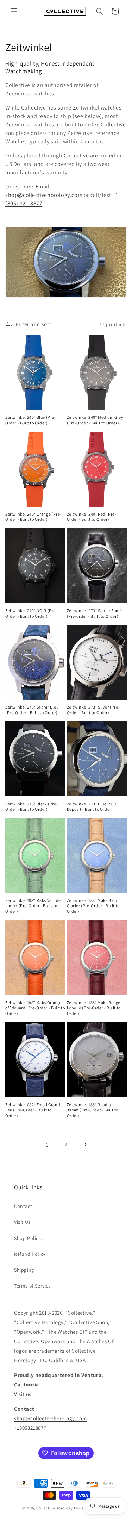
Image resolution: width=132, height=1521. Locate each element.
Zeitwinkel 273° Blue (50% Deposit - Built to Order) (92, 806)
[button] (14, 11)
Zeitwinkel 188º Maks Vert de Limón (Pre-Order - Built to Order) (33, 906)
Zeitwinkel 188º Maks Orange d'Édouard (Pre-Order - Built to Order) (35, 1008)
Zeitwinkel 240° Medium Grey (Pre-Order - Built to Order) (95, 419)
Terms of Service (32, 1286)
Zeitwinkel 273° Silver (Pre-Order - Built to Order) (93, 709)
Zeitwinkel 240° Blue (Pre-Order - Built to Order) (30, 419)
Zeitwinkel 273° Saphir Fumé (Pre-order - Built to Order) (94, 613)
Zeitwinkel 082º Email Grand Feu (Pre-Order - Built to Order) (32, 1110)
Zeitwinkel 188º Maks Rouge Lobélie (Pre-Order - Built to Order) (94, 1008)
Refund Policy (29, 1254)
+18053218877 (30, 1428)
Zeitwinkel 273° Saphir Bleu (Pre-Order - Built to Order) (31, 709)
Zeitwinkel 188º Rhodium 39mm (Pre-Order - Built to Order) (93, 1110)
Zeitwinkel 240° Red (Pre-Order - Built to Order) (92, 516)
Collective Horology (54, 1508)
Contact (23, 1206)
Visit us (22, 1394)
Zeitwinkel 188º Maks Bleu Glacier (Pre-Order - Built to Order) (93, 906)
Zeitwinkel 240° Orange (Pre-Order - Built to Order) (33, 516)
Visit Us (22, 1222)
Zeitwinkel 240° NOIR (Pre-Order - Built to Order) (31, 613)
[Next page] (85, 1144)
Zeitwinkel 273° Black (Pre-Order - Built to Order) (31, 806)
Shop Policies (29, 1238)
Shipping (24, 1270)
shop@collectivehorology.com (43, 195)
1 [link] (47, 1144)
